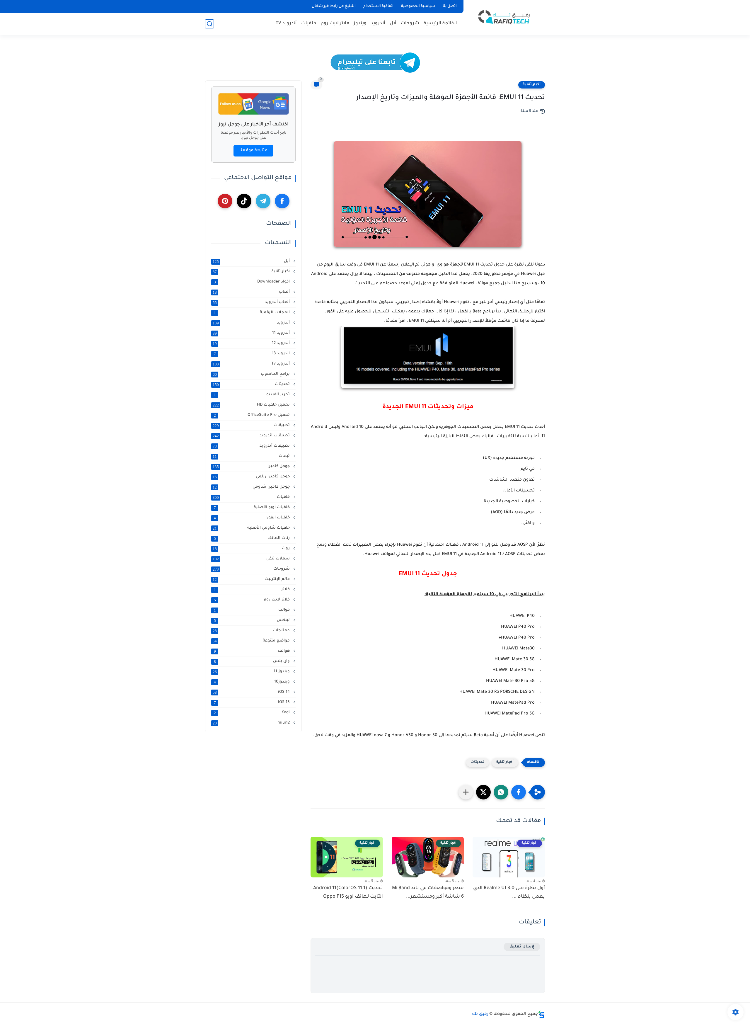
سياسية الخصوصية (418, 6)
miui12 (252, 723)
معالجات (252, 630)
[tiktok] (244, 201)
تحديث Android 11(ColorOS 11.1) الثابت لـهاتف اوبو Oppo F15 (348, 892)
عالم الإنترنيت (252, 579)
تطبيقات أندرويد (252, 435)
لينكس (252, 620)
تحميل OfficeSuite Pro (252, 415)
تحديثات (478, 762)
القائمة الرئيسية (440, 23)
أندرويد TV (286, 23)
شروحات (410, 23)
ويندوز (360, 23)
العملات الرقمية (252, 312)
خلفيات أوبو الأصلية (252, 507)
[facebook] (282, 201)
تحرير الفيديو (252, 394)
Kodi (252, 712)
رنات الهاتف (252, 538)
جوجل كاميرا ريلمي (252, 476)
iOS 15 (252, 702)
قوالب (252, 610)
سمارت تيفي (252, 559)
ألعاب (252, 292)
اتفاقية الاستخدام (378, 6)
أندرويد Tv (252, 364)
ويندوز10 (252, 682)
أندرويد (378, 23)
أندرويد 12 (252, 343)
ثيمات (252, 456)
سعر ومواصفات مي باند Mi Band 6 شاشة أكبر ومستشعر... (428, 892)
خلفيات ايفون (252, 517)
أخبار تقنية (532, 85)
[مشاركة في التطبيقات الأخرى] (465, 792)
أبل (393, 23)
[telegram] (263, 201)
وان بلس (252, 661)
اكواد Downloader (252, 282)
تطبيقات (252, 425)
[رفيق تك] (505, 17)
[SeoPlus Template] (541, 1014)
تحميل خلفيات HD (252, 405)
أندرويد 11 (252, 333)
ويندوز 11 (252, 671)
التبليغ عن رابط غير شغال (334, 6)
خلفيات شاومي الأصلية (252, 528)
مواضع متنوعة (252, 641)
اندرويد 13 (252, 353)
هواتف (252, 651)
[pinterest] (225, 201)
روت (252, 548)
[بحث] (209, 23)
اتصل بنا (450, 6)
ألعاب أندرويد (252, 302)
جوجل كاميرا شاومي (252, 487)
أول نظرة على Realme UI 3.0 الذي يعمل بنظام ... (509, 892)
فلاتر (252, 589)
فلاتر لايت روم (335, 23)
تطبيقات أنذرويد (252, 446)
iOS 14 (252, 692)
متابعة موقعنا (253, 150)
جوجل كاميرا (252, 466)
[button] (518, 792)
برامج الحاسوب (252, 374)
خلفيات (308, 23)
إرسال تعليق (521, 947)
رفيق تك (480, 1014)
